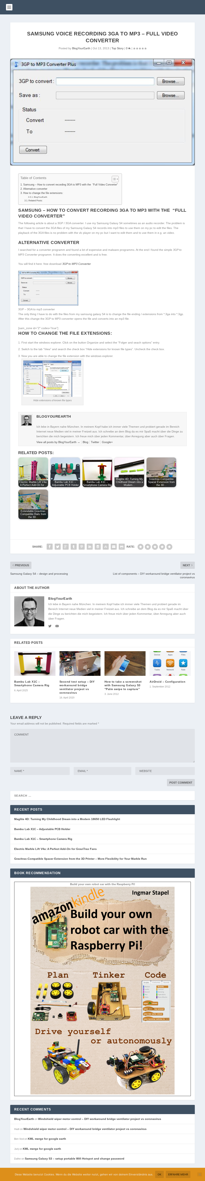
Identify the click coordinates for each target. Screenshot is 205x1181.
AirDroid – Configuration (167, 681)
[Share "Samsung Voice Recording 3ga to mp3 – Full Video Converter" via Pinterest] (82, 547)
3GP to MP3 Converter (76, 263)
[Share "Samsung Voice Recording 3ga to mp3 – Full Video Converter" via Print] (122, 547)
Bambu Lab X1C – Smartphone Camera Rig (43, 838)
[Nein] (199, 1174)
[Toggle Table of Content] (113, 179)
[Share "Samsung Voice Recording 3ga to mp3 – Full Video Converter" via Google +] (66, 547)
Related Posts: (35, 200)
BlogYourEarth (81, 48)
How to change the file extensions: (43, 193)
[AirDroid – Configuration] (170, 663)
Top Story (118, 48)
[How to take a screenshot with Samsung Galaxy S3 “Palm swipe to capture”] (125, 663)
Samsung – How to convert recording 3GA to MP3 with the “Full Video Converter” (70, 184)
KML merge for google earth (47, 1138)
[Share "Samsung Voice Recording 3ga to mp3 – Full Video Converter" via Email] (114, 547)
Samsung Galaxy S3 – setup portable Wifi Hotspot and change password (74, 1158)
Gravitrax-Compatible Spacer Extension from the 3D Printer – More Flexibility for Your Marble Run (80, 858)
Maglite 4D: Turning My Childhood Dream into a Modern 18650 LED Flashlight (67, 819)
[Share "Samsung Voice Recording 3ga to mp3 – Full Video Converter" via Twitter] (58, 547)
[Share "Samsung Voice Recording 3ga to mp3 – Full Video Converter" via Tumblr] (74, 547)
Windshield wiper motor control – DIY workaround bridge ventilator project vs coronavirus (99, 1119)
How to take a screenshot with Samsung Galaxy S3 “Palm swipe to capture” (123, 685)
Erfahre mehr (178, 1174)
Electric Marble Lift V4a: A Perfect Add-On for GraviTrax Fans (55, 848)
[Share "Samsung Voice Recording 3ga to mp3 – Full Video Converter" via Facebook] (50, 547)
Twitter (95, 442)
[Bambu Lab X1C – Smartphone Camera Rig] (34, 663)
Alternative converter (35, 188)
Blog (85, 442)
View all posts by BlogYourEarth (58, 442)
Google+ (107, 442)
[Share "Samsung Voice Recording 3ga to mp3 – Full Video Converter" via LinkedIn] (90, 547)
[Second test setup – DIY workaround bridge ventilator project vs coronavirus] (79, 663)
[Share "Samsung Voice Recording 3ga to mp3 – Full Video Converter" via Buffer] (98, 547)
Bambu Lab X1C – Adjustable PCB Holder (42, 829)
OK (159, 1174)
